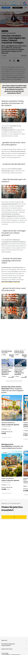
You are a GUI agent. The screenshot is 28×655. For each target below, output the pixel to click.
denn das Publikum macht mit (10, 282)
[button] (21, 3)
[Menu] (2, 3)
